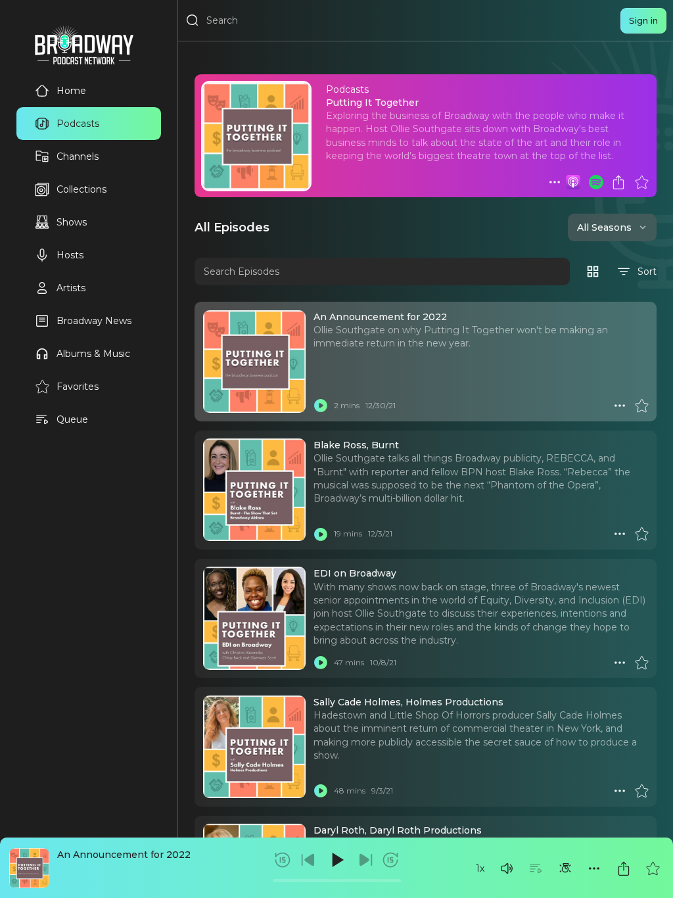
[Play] (336, 859)
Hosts (70, 255)
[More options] (594, 868)
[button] (506, 868)
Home (71, 91)
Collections (81, 189)
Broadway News (94, 321)
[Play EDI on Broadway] (320, 662)
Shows (72, 222)
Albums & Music (93, 354)
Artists (71, 288)
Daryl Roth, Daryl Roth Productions (397, 830)
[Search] (192, 20)
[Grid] (592, 271)
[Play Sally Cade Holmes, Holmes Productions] (320, 791)
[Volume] (506, 868)
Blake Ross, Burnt (356, 445)
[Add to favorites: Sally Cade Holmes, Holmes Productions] (641, 791)
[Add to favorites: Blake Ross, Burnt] (641, 534)
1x (480, 868)
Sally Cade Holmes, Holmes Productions (408, 702)
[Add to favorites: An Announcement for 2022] (652, 868)
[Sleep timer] (565, 868)
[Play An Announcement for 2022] (320, 405)
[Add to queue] (535, 868)
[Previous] (308, 860)
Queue (72, 419)
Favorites (78, 386)
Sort (647, 271)
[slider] (336, 880)
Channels (78, 156)
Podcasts (78, 124)
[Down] (642, 227)
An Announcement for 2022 (124, 855)
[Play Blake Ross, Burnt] (320, 534)
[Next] (365, 860)
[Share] (624, 868)
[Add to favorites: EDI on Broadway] (641, 662)
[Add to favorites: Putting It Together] (641, 182)
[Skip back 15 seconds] (282, 860)
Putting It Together (372, 102)
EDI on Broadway (354, 573)
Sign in (643, 20)
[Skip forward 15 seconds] (390, 860)
